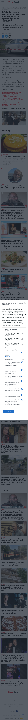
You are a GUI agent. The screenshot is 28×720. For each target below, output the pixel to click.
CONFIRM (8, 411)
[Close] (25, 303)
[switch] (22, 333)
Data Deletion (5, 417)
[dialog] (14, 360)
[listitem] (14, 330)
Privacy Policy (22, 417)
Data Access (14, 417)
